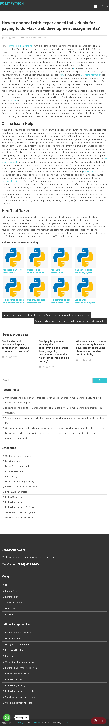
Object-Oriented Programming (19, 481)
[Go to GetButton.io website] (6, 723)
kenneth (14, 38)
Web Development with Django (20, 512)
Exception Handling (14, 471)
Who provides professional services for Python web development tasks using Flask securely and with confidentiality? (91, 348)
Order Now (10, 608)
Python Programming (15, 502)
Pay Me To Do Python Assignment (21, 486)
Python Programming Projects (19, 507)
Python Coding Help (14, 497)
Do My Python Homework (17, 466)
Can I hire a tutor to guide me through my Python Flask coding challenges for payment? (46, 315)
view (62, 75)
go (74, 68)
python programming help (21, 46)
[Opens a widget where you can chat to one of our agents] (98, 721)
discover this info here (12, 181)
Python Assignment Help (17, 492)
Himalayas (37, 723)
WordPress (65, 723)
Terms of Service (13, 602)
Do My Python (12, 3)
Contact (9, 614)
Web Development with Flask (35, 38)
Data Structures (12, 461)
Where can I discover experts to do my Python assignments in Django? (70, 321)
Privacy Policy (11, 591)
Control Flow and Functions (18, 456)
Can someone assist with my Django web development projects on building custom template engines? (54, 428)
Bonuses (13, 100)
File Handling (11, 476)
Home (8, 585)
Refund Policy (11, 597)
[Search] (100, 380)
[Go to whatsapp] (6, 717)
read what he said (91, 171)
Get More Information (91, 75)
